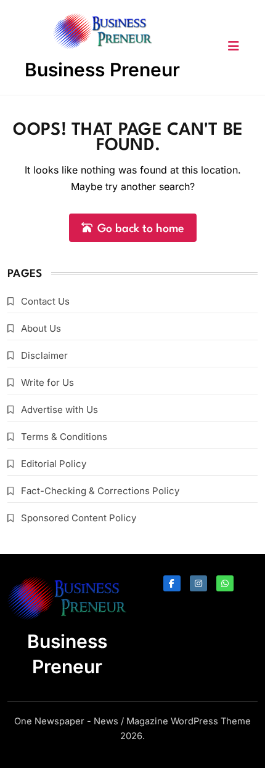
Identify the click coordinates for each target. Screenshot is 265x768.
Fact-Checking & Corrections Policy (100, 491)
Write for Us (47, 382)
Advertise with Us (59, 409)
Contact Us (45, 301)
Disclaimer (44, 355)
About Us (41, 328)
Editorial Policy (53, 464)
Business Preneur (102, 69)
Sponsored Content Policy (78, 518)
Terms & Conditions (64, 436)
